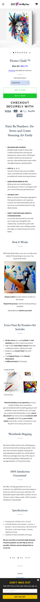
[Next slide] (30, 52)
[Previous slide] (10, 52)
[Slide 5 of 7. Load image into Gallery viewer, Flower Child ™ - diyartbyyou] (22, 53)
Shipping (11, 70)
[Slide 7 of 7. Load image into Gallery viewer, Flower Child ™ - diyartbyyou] (26, 53)
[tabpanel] (20, 28)
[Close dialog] (38, 580)
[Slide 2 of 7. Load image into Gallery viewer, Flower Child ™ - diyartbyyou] (16, 53)
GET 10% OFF (20, 597)
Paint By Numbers (20, 78)
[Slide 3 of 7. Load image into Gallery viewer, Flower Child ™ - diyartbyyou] (18, 53)
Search (20, 573)
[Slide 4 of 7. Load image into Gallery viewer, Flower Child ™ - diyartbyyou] (20, 53)
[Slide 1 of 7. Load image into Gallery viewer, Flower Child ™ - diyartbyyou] (14, 53)
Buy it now (20, 96)
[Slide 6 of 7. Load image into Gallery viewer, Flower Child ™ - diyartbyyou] (24, 53)
